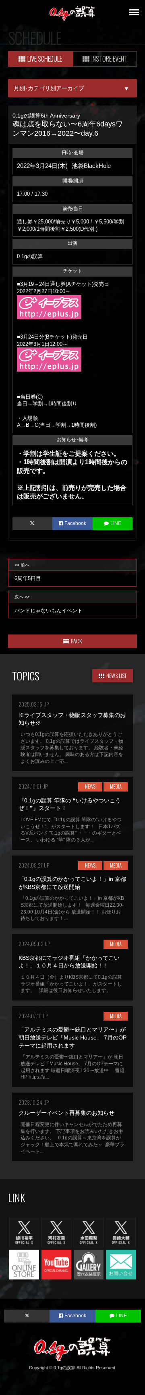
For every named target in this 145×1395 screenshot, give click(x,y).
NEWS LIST (116, 675)
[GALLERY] (89, 1264)
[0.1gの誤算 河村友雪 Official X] (56, 1232)
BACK (76, 641)
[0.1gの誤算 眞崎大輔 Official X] (121, 1232)
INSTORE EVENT (109, 59)
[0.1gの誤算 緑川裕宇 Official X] (24, 1232)
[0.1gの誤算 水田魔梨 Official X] (89, 1232)
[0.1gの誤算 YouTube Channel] (56, 1264)
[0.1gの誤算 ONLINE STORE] (24, 1264)
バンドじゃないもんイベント (48, 604)
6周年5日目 (27, 572)
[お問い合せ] (121, 1264)
